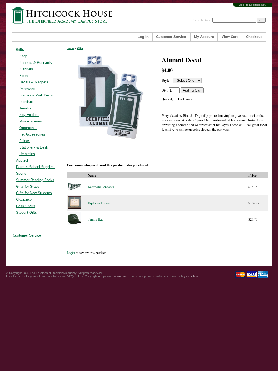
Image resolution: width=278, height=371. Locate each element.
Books (24, 76)
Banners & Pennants (35, 63)
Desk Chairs (25, 206)
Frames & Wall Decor (36, 95)
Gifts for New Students (34, 193)
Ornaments (28, 128)
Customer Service (171, 37)
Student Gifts (26, 212)
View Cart (230, 37)
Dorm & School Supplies (35, 167)
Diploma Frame (99, 203)
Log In (143, 37)
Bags (23, 56)
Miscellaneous (30, 121)
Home (70, 48)
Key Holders (29, 115)
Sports (21, 173)
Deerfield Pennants (101, 186)
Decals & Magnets (33, 82)
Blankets (26, 69)
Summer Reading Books (35, 180)
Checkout (254, 37)
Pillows (24, 141)
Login (71, 252)
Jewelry (25, 108)
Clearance (24, 199)
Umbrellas (27, 154)
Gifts (20, 50)
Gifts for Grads (27, 186)
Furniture (26, 102)
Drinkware (27, 89)
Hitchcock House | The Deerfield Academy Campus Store (64, 15)
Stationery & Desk (33, 147)
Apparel (22, 160)
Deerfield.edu (257, 4)
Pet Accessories (32, 134)
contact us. (120, 276)
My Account (204, 37)
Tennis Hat (95, 219)
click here (192, 276)
